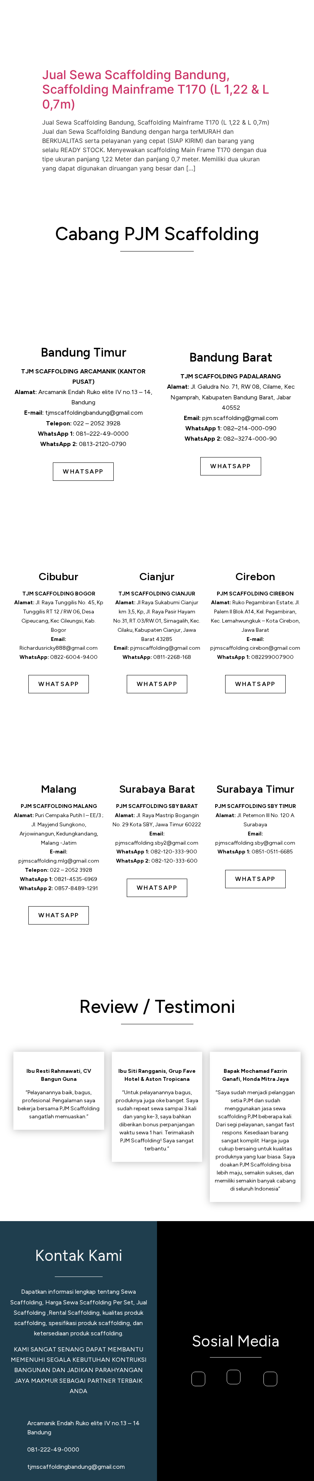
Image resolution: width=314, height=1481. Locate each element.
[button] (289, 32)
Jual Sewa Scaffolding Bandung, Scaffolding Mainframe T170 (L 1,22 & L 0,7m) (155, 89)
